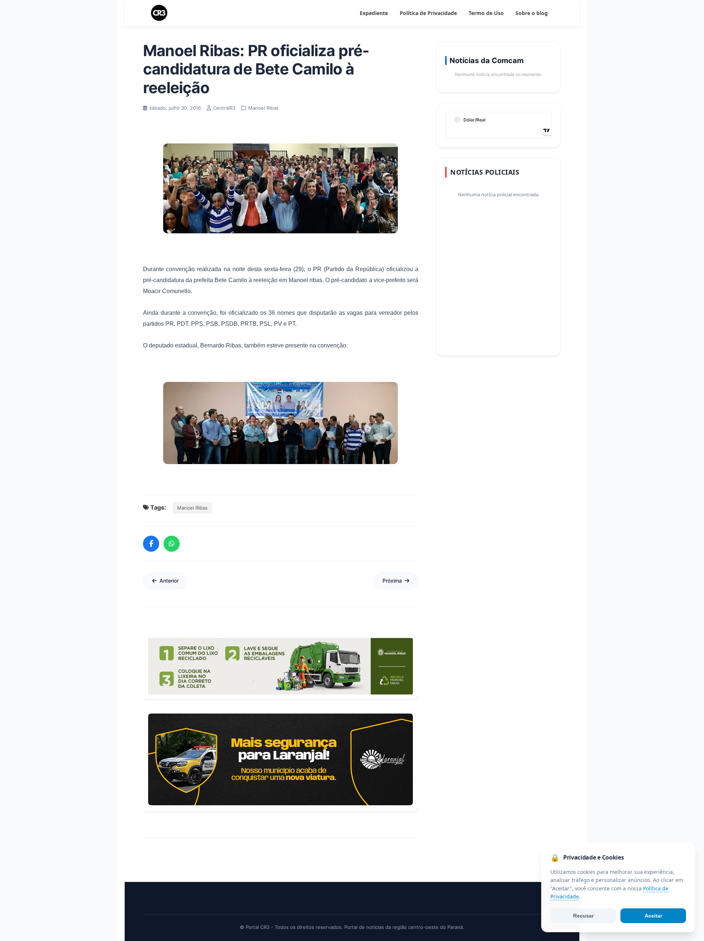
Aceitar (653, 916)
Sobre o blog (532, 13)
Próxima (392, 580)
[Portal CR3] (159, 13)
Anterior (169, 580)
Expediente (374, 13)
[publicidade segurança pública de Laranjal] (280, 759)
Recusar (583, 916)
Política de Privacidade (428, 13)
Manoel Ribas (192, 508)
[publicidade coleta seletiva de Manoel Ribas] (280, 666)
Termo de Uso (486, 13)
